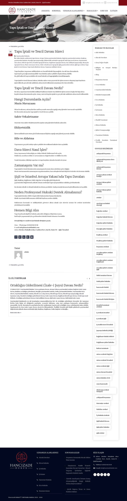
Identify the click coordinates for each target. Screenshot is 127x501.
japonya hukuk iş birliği (104, 330)
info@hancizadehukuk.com (109, 468)
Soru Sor (104, 11)
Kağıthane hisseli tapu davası (67, 296)
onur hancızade (102, 384)
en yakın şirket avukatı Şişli (104, 268)
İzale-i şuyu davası (51, 296)
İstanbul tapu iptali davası (41, 62)
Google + (27, 237)
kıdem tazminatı (102, 348)
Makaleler (92, 11)
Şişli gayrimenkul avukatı (66, 65)
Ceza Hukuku (100, 85)
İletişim (113, 11)
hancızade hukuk (102, 287)
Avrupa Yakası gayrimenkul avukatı (61, 289)
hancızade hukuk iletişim (105, 299)
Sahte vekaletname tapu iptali (49, 65)
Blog (97, 75)
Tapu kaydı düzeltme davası (36, 67)
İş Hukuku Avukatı (102, 415)
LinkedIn (23, 237)
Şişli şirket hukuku (102, 427)
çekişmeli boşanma (103, 397)
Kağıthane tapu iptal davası (57, 62)
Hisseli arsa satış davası (42, 293)
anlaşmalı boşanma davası (103, 168)
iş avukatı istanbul (102, 313)
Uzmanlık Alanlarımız (73, 11)
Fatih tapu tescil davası (71, 60)
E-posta (31, 237)
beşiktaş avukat (102, 235)
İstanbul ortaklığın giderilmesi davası (32, 296)
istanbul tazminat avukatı (102, 306)
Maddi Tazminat (101, 120)
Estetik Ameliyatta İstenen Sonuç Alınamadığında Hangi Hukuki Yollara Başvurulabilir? (78, 481)
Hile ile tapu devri (27, 62)
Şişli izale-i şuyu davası (57, 298)
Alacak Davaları (101, 57)
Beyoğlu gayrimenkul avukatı (45, 291)
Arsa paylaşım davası (42, 289)
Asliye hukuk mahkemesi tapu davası (27, 58)
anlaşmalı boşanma (103, 153)
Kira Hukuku (100, 115)
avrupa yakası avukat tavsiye (104, 175)
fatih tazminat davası (104, 275)
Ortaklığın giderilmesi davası (25, 298)
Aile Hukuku (100, 52)
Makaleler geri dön (17, 46)
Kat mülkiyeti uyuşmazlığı (74, 62)
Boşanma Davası (102, 80)
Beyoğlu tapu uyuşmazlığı (35, 60)
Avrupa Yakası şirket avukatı (103, 183)
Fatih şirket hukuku (103, 281)
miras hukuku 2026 (103, 378)
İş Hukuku (99, 105)
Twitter (20, 237)
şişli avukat (100, 433)
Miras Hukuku (101, 125)
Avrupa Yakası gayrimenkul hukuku (51, 58)
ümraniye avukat (102, 403)
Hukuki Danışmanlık (103, 95)
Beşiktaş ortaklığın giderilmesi (25, 291)
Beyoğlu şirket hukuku (104, 229)
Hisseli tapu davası (56, 293)
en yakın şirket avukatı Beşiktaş (104, 253)
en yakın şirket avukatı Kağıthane (104, 261)
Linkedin (108, 474)
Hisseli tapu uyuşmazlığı (71, 293)
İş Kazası (99, 110)
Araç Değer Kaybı (102, 62)
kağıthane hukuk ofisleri (105, 336)
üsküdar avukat (102, 409)
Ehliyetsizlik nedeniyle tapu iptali (54, 60)
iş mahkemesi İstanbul (104, 325)
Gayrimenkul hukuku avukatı (24, 293)
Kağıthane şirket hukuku (105, 342)
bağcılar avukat (102, 211)
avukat (98, 197)
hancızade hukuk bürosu (105, 293)
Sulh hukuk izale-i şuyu (72, 298)
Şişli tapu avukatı (80, 65)
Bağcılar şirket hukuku (104, 223)
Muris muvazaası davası (32, 65)
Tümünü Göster (44, 491)
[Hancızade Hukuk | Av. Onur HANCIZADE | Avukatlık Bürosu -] (22, 10)
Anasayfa (45, 11)
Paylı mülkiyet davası (42, 298)
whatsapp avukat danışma (102, 390)
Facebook (16, 237)
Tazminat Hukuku (102, 135)
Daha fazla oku (15, 312)
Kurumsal (56, 11)
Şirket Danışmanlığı (103, 130)
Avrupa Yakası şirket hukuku (103, 191)
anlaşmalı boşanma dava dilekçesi (105, 160)
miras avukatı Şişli (102, 366)
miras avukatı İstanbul (104, 360)
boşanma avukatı (102, 247)
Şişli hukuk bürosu (102, 421)
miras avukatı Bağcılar (104, 354)
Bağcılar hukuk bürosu (104, 217)
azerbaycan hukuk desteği (103, 204)
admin (26, 252)
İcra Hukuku (100, 100)
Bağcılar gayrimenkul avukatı (71, 58)
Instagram (105, 474)
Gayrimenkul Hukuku (22, 56)
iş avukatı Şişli (101, 319)
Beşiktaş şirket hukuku (104, 241)
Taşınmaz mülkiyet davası (53, 67)
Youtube (101, 474)
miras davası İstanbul (104, 372)
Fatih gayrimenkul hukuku (63, 291)
